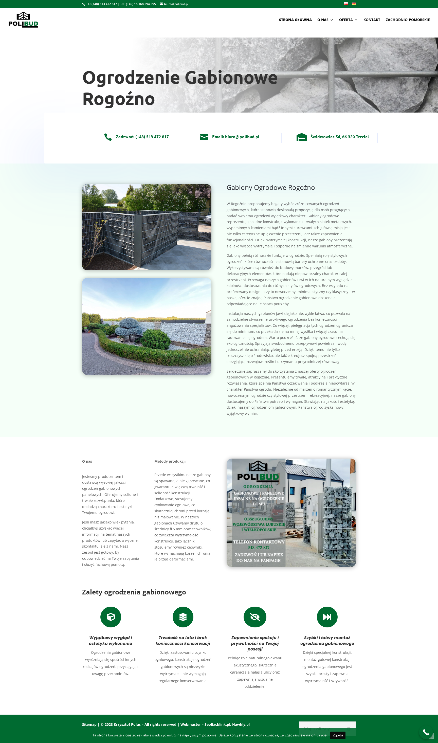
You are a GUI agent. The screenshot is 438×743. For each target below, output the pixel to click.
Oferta (346, 20)
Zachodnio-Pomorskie (408, 20)
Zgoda (338, 735)
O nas (322, 20)
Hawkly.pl (241, 724)
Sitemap (89, 724)
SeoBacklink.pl (217, 724)
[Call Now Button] (426, 732)
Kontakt (371, 20)
